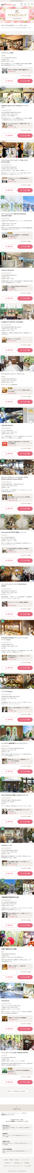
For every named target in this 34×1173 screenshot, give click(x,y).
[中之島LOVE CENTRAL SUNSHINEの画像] (17, 312)
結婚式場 (24, 1113)
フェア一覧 (26, 81)
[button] (17, 1127)
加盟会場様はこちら (18, 1162)
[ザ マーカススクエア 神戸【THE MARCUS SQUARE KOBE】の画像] (17, 203)
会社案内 (6, 1159)
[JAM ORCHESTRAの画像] (17, 415)
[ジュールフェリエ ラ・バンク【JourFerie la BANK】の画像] (17, 574)
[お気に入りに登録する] (31, 50)
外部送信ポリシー (9, 1162)
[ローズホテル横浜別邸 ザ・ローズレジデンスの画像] (17, 733)
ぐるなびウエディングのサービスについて (12, 1166)
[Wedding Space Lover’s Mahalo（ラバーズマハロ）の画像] (17, 95)
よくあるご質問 (27, 1166)
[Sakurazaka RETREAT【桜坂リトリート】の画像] (17, 522)
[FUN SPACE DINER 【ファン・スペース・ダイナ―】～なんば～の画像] (17, 627)
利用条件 (17, 1159)
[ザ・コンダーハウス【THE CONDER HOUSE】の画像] (17, 1042)
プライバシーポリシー (25, 1159)
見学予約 (10, 81)
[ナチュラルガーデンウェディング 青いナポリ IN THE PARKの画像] (17, 150)
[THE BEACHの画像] (17, 990)
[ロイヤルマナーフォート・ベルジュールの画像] (17, 363)
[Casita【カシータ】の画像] (17, 835)
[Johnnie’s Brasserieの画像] (17, 260)
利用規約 (11, 1159)
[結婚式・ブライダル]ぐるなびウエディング (10, 1113)
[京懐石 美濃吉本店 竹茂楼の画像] (17, 939)
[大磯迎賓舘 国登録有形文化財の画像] (17, 887)
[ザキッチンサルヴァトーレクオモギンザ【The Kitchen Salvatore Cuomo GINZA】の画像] (17, 467)
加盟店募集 (26, 1162)
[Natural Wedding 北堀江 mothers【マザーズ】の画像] (17, 785)
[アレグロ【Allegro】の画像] (17, 681)
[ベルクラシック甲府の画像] (17, 42)
